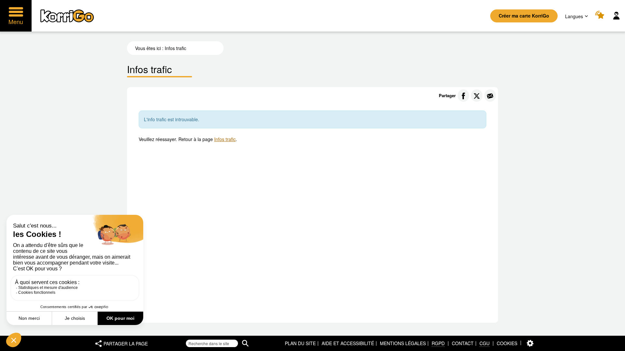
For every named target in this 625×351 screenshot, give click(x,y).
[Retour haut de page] (613, 345)
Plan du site (300, 343)
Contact (463, 343)
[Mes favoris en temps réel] (601, 15)
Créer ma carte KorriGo (524, 15)
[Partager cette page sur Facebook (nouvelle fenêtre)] (463, 95)
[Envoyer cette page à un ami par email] (490, 95)
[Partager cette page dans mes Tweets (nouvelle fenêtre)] (476, 95)
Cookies (507, 343)
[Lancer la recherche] (245, 343)
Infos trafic (225, 139)
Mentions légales (403, 343)
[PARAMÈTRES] (530, 343)
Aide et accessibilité (348, 343)
